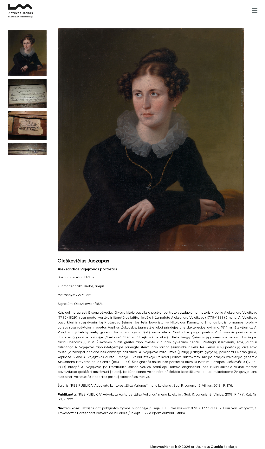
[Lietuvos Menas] (20, 11)
